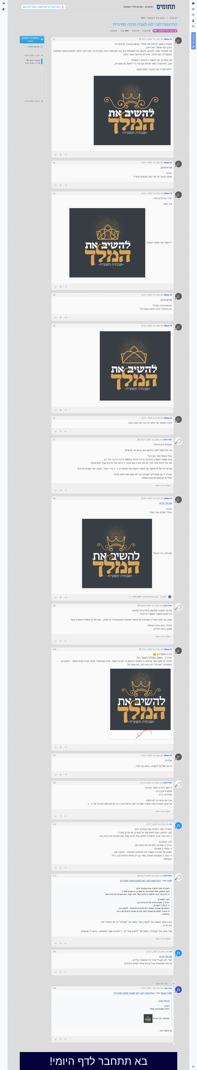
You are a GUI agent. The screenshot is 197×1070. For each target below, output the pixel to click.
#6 (54, 418)
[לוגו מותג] (165, 6)
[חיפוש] (193, 26)
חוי (170, 824)
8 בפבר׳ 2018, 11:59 (149, 988)
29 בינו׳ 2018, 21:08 (148, 605)
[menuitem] (3, 3)
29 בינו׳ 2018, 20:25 (150, 418)
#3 (54, 193)
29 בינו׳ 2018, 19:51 (150, 162)
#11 (54, 755)
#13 (54, 824)
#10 (54, 649)
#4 (54, 295)
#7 (54, 439)
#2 (54, 162)
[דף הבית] (193, 3)
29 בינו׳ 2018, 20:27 (148, 439)
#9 (54, 605)
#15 (54, 951)
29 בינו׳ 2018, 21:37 (150, 755)
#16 (54, 988)
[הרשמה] (3, 9)
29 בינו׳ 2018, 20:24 (150, 325)
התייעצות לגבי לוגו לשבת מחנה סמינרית (140, 880)
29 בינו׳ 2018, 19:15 (150, 39)
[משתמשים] (193, 20)
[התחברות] (3, 3)
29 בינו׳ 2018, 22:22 (155, 951)
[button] (193, 1066)
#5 (54, 325)
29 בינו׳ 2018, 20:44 (150, 498)
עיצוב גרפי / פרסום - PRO (163, 31)
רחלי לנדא (167, 439)
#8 (54, 498)
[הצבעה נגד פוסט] (55, 154)
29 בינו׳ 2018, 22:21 (148, 876)
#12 (54, 783)
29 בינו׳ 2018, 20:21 (150, 295)
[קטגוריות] (193, 9)
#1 (54, 39)
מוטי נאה (168, 988)
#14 (54, 876)
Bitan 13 (168, 39)
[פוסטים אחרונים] (193, 15)
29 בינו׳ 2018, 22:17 (155, 824)
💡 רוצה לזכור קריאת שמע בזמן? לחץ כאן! (43, 6)
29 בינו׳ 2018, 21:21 (150, 649)
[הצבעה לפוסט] (66, 154)
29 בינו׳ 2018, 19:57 (150, 193)
